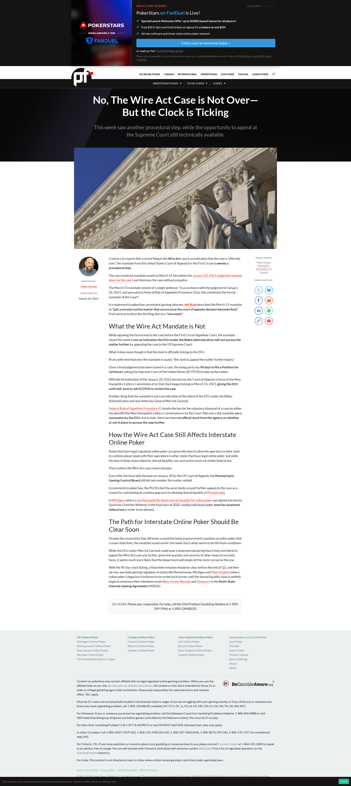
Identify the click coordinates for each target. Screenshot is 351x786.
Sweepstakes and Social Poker (248, 637)
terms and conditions (88, 769)
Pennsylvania (216, 492)
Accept (344, 781)
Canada (169, 74)
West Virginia (220, 572)
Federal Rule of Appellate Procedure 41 (135, 408)
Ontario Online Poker (141, 641)
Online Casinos (238, 654)
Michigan (118, 500)
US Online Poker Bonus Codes (96, 659)
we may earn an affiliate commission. (130, 685)
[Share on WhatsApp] (269, 311)
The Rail (243, 74)
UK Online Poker (189, 641)
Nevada (185, 581)
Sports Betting (238, 659)
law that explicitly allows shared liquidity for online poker (174, 500)
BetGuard (205, 748)
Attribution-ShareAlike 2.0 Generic (263, 269)
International (187, 74)
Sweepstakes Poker (165, 83)
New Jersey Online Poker (92, 650)
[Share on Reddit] (269, 300)
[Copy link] (259, 321)
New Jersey (171, 581)
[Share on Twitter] (259, 290)
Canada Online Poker (141, 637)
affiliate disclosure (148, 769)
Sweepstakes (209, 74)
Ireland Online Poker (191, 654)
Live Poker (227, 74)
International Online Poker (195, 637)
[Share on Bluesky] (269, 290)
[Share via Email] (269, 321)
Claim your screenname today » (206, 43)
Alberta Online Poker (141, 646)
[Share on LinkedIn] (259, 311)
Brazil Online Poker (190, 646)
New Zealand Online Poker (195, 650)
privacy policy (108, 769)
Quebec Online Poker (141, 650)
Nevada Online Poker (90, 654)
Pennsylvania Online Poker (94, 646)
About (233, 663)
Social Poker (195, 83)
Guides (217, 83)
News (232, 668)
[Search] (273, 74)
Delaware (203, 581)
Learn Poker (260, 74)
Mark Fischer (263, 262)
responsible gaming (127, 769)
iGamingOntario (87, 752)
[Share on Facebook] (259, 300)
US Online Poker (149, 74)
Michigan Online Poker (91, 641)
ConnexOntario (228, 744)
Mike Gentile (89, 286)
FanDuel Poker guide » (170, 51)
